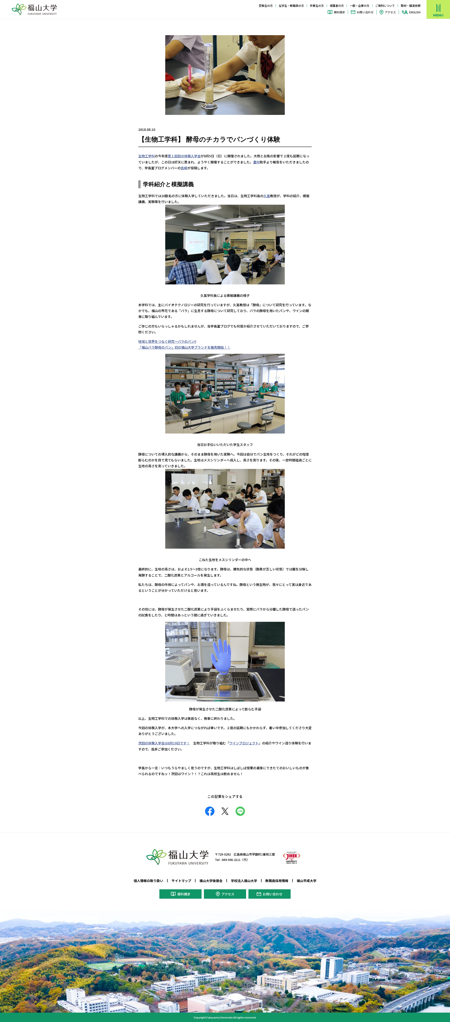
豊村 (256, 162)
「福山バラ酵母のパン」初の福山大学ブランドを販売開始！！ (184, 347)
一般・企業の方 (359, 6)
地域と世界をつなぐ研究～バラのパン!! (167, 341)
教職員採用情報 (276, 880)
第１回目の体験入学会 (184, 156)
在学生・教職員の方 (291, 6)
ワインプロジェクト (244, 743)
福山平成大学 (306, 880)
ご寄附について (385, 6)
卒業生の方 (317, 6)
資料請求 (339, 12)
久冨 (266, 195)
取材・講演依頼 (410, 6)
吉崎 (184, 168)
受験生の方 (266, 6)
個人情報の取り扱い (148, 880)
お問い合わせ (365, 12)
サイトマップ (181, 880)
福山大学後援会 (210, 880)
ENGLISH (414, 12)
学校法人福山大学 (244, 880)
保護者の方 (337, 6)
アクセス (390, 12)
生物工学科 (146, 156)
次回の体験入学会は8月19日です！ (164, 743)
